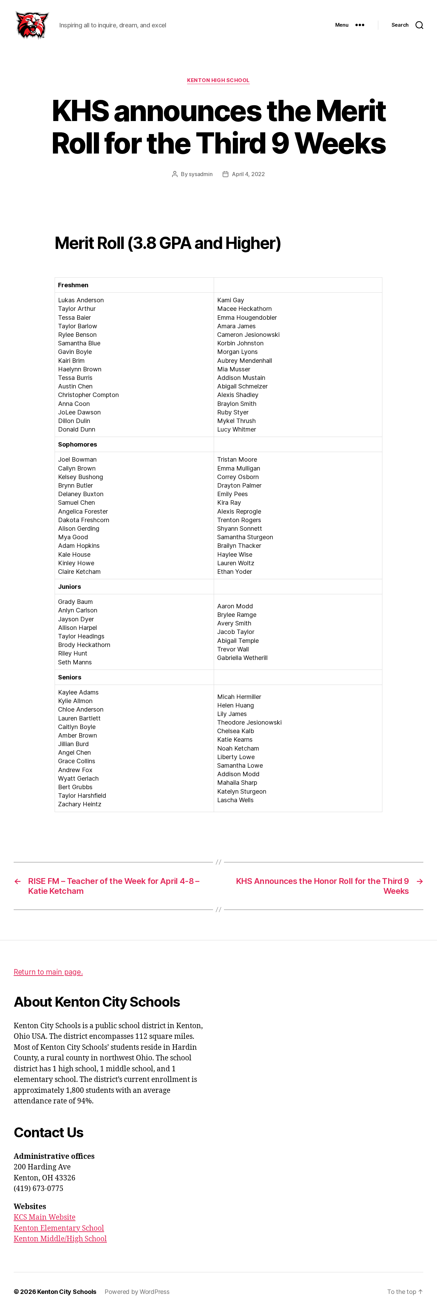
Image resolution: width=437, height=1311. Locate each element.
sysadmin (200, 174)
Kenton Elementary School (59, 1228)
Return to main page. (48, 972)
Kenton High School (218, 80)
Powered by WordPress (137, 1291)
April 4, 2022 (248, 174)
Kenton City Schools (66, 1291)
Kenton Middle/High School (60, 1239)
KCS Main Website (44, 1217)
